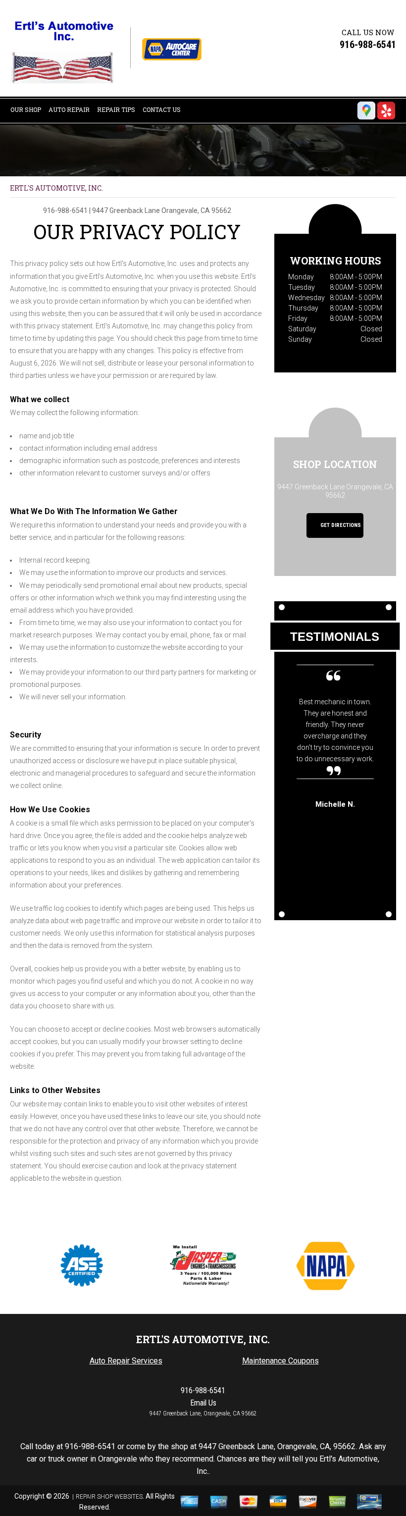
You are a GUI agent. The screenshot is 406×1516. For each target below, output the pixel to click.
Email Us (203, 1403)
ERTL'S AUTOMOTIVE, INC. (56, 188)
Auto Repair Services (126, 1360)
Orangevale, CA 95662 (196, 210)
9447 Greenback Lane (126, 210)
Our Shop (25, 109)
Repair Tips (116, 109)
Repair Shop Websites (109, 1496)
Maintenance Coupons (280, 1360)
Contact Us (162, 109)
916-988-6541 (368, 45)
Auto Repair (69, 109)
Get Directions (340, 526)
